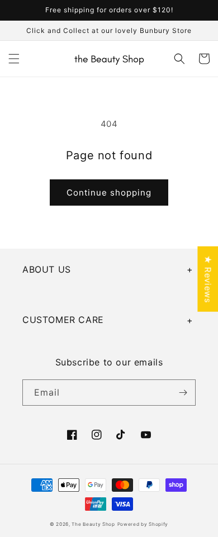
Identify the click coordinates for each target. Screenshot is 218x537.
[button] (14, 58)
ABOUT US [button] (46, 269)
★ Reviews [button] (207, 278)
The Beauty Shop (93, 524)
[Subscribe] (182, 392)
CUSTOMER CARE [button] (63, 319)
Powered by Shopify (143, 524)
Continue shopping (109, 192)
